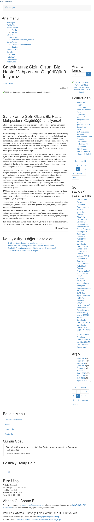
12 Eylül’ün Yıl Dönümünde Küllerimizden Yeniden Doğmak (83, 148)
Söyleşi (14, 32)
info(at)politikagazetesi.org (48, 516)
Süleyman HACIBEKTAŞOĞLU (84, 303)
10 (78, 400)
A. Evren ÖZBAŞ (83, 271)
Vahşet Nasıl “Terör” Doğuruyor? (81, 104)
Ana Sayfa (11, 22)
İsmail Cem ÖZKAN (81, 213)
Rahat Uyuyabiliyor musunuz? (81, 114)
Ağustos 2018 (82, 380)
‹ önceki (83, 161)
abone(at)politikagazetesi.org (33, 505)
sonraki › (80, 173)
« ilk (74, 161)
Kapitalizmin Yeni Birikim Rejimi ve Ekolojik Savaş (83, 310)
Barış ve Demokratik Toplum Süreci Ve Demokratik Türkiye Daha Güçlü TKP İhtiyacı (84, 323)
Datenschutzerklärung (13, 419)
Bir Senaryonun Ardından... (83, 133)
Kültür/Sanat (11, 61)
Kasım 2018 (81, 373)
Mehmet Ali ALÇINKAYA (81, 237)
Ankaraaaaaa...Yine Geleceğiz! (84, 137)
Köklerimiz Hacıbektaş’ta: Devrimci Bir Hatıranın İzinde (83, 220)
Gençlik (9, 52)
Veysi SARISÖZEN (84, 342)
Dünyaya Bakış (12, 37)
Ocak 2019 (81, 368)
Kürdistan (15, 47)
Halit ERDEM (82, 199)
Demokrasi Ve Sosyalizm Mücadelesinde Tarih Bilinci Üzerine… (82, 263)
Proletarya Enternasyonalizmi (23, 39)
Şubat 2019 (81, 365)
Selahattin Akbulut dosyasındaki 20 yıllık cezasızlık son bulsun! (32, 248)
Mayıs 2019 (81, 358)
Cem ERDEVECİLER (83, 333)
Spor (13, 54)
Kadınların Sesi (12, 49)
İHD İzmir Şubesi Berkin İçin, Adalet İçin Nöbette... (27, 243)
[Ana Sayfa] (11, 7)
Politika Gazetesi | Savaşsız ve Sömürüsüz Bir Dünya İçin (39, 519)
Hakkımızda (9, 429)
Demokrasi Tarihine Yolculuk (83, 338)
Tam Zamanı (82, 141)
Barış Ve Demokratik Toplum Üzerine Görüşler (83, 206)
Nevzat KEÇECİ (83, 315)
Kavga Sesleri (12, 42)
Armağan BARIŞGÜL (81, 279)
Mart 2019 (81, 363)
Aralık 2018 (81, 370)
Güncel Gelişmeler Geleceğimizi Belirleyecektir (84, 231)
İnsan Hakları (8, 83)
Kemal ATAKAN (83, 226)
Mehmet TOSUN (83, 256)
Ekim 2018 (81, 375)
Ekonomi (10, 34)
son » (75, 177)
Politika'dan (11, 25)
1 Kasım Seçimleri (84, 154)
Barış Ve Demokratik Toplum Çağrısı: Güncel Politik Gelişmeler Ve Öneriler (83, 247)
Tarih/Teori (11, 57)
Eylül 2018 (81, 378)
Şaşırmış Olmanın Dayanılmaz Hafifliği (83, 127)
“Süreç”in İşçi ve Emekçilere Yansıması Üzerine (84, 285)
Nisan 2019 (81, 361)
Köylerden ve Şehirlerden (21, 44)
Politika (14, 30)
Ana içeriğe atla (6, 1)
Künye (7, 424)
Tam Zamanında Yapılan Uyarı (83, 345)
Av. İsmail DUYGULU (81, 291)
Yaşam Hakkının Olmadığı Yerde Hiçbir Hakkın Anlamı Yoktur (31, 245)
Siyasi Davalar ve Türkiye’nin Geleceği (83, 297)
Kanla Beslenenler (84, 109)
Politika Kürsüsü (13, 27)
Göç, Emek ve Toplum (82, 274)
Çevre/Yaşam (12, 59)
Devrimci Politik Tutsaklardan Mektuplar (23, 250)
